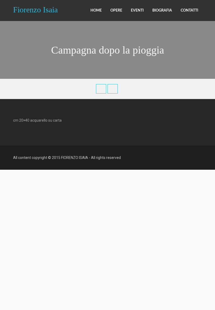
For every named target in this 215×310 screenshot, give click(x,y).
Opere (116, 10)
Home (96, 10)
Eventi (137, 10)
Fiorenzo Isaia (35, 9)
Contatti (189, 10)
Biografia (162, 10)
